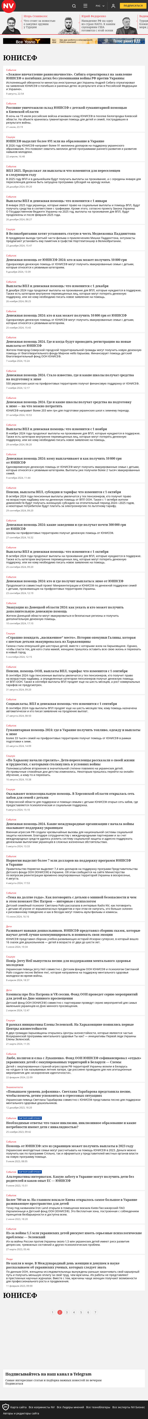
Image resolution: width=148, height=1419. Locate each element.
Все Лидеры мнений (70, 1407)
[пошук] (74, 6)
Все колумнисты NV (42, 1407)
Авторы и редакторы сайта (21, 1413)
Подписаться (133, 5)
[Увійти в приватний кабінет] (113, 6)
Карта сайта (18, 1407)
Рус (98, 6)
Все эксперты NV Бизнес (128, 1407)
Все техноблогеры (98, 1407)
